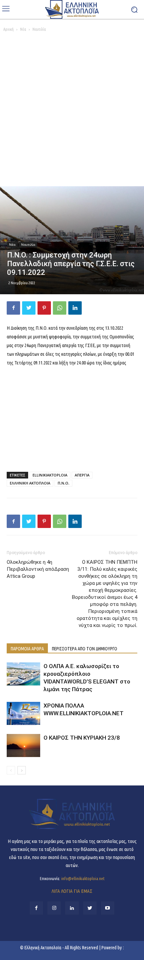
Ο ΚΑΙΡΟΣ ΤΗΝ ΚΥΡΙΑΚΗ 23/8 (82, 737)
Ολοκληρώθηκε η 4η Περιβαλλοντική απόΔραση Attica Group (38, 569)
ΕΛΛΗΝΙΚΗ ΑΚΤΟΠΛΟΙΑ (30, 483)
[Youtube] (107, 908)
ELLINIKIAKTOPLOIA (49, 474)
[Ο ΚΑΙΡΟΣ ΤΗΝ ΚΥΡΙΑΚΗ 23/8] (23, 745)
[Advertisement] (72, 111)
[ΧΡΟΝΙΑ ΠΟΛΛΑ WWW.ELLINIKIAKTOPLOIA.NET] (23, 713)
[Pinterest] (44, 308)
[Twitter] (28, 308)
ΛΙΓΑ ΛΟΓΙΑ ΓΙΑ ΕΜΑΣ (72, 891)
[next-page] (21, 770)
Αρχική (8, 29)
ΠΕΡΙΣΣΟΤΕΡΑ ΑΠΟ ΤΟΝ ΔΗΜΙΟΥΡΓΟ (84, 648)
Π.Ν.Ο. (63, 483)
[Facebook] (13, 308)
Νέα (23, 29)
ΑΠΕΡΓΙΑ (82, 474)
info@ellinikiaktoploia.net (82, 878)
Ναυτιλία (39, 29)
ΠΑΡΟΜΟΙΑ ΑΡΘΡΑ (27, 648)
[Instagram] (54, 908)
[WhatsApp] (59, 308)
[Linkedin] (75, 308)
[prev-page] (11, 770)
